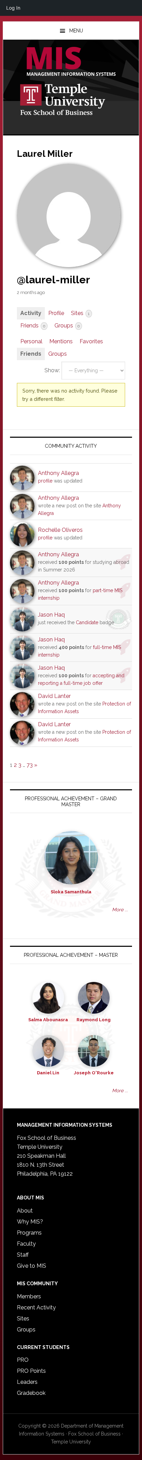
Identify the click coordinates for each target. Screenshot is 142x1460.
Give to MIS (31, 1266)
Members (29, 1296)
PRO (23, 1360)
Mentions (61, 341)
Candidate (87, 622)
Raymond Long (94, 1019)
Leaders (27, 1382)
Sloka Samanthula (71, 891)
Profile (56, 313)
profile (45, 481)
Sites (80, 313)
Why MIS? (30, 1221)
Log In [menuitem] (13, 8)
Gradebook (31, 1393)
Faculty (26, 1243)
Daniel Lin (48, 1072)
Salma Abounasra (48, 1019)
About (25, 1210)
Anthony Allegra (58, 473)
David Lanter (54, 696)
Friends (32, 325)
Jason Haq (51, 614)
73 (30, 765)
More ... (120, 909)
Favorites (91, 341)
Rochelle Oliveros (60, 530)
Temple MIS (71, 62)
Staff (23, 1254)
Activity (30, 313)
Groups (67, 325)
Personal (31, 341)
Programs (29, 1232)
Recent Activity (36, 1307)
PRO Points (31, 1371)
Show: (52, 370)
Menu (76, 30)
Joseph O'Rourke (94, 1072)
